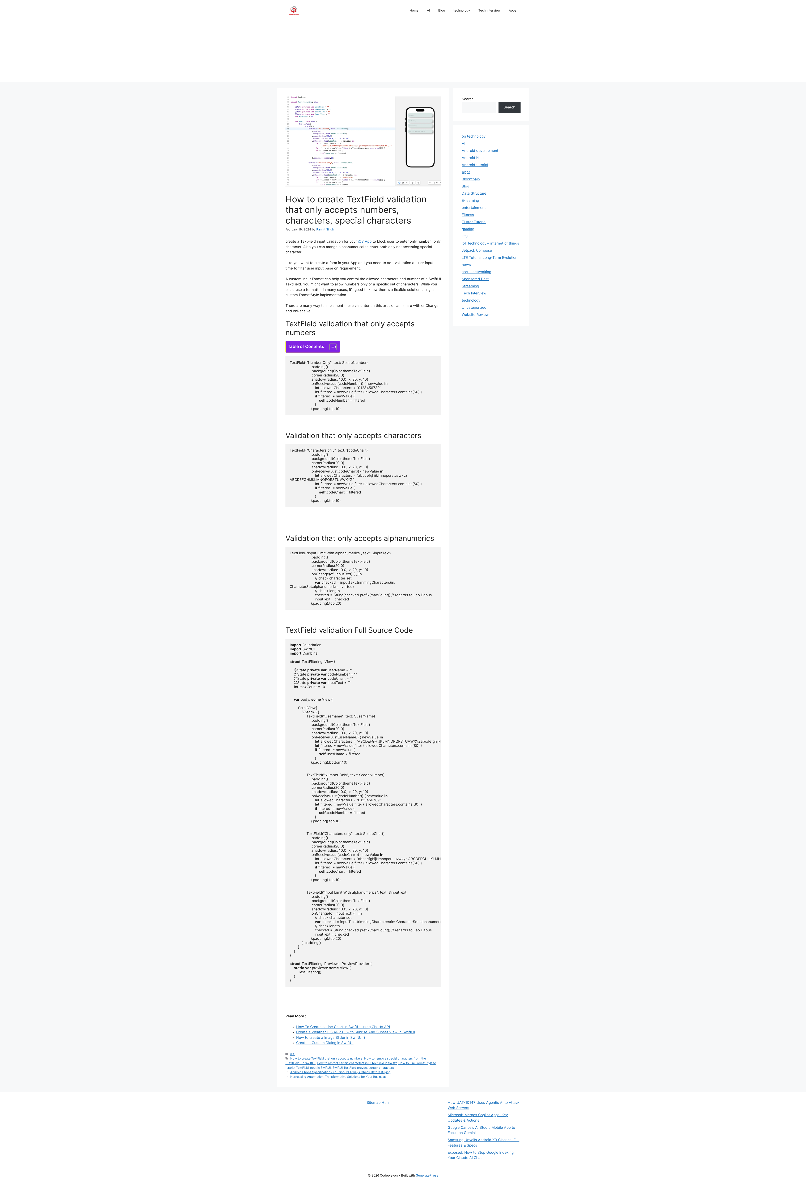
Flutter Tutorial (474, 222)
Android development (480, 150)
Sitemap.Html (378, 1102)
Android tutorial (475, 165)
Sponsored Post (475, 279)
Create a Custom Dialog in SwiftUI (324, 1043)
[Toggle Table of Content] (331, 346)
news (466, 265)
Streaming (470, 286)
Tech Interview (489, 10)
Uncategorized (474, 307)
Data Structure (474, 193)
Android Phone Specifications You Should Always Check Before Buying (340, 1072)
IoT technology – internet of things (490, 243)
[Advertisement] (403, 52)
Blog (441, 10)
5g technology (473, 136)
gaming (468, 229)
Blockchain (471, 179)
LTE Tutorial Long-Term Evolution (490, 257)
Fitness (468, 215)
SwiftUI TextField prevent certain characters (363, 1067)
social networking (476, 272)
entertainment (474, 208)
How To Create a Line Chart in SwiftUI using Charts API (343, 1027)
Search (468, 99)
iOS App (365, 241)
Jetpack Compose (477, 250)
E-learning (470, 200)
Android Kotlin (473, 158)
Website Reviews (476, 314)
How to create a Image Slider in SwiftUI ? (330, 1037)
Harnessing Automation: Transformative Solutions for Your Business (338, 1076)
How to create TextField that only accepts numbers (326, 1058)
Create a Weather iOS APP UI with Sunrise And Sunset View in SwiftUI (355, 1032)
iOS (292, 1054)
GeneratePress (427, 1175)
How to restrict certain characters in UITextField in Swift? (357, 1063)
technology (461, 10)
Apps (512, 10)
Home (414, 10)
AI (428, 10)
